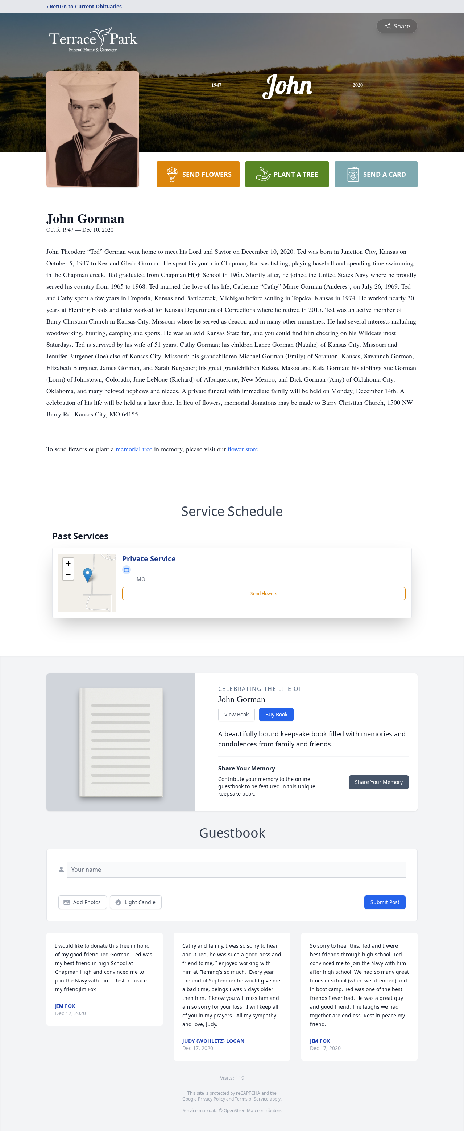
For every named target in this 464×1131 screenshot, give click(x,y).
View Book (236, 714)
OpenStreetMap (240, 1110)
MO (141, 578)
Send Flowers (263, 593)
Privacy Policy (211, 1099)
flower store (243, 448)
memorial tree (134, 448)
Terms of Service (252, 1099)
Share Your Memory (379, 781)
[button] (87, 575)
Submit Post (384, 902)
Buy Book (276, 714)
